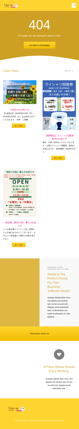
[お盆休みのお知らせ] (19, 92)
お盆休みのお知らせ (19, 110)
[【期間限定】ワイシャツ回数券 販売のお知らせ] (59, 105)
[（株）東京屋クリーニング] (11, 4)
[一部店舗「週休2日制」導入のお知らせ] (19, 193)
